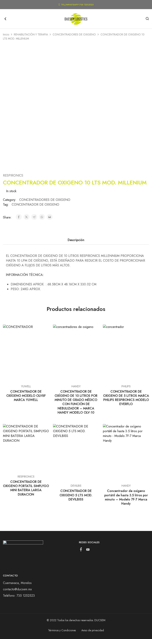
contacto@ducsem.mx (17, 589)
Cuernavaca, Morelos (17, 583)
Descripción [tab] (76, 240)
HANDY (76, 386)
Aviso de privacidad (92, 630)
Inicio (6, 34)
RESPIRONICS (13, 175)
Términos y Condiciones (62, 630)
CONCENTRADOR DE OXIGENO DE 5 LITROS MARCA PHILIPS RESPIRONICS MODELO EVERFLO (126, 397)
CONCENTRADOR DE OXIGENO (35, 204)
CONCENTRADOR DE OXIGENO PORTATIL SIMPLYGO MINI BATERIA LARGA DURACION (26, 488)
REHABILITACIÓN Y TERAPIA (31, 34)
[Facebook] (81, 550)
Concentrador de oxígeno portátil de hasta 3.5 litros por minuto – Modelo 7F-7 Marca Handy (126, 497)
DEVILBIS (76, 486)
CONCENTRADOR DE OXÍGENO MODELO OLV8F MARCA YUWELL (26, 395)
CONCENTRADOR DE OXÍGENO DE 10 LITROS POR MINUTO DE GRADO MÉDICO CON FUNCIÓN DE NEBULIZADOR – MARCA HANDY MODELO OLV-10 (76, 402)
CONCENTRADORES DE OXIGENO (74, 34)
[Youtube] (88, 550)
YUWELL (26, 386)
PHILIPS (126, 386)
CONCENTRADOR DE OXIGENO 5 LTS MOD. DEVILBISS (76, 495)
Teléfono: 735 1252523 (19, 595)
